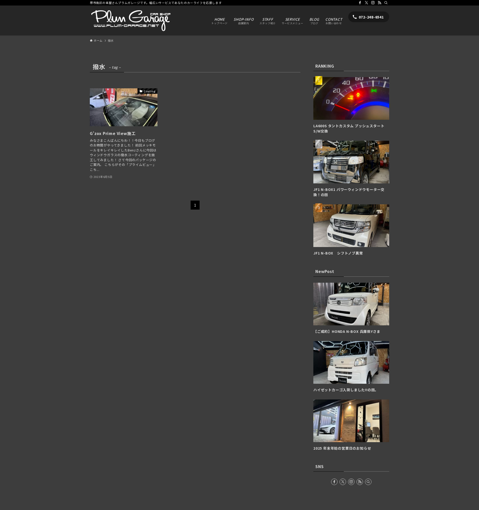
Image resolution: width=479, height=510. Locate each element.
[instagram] (373, 2)
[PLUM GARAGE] (130, 20)
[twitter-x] (366, 2)
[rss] (379, 2)
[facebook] (360, 2)
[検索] (386, 2)
